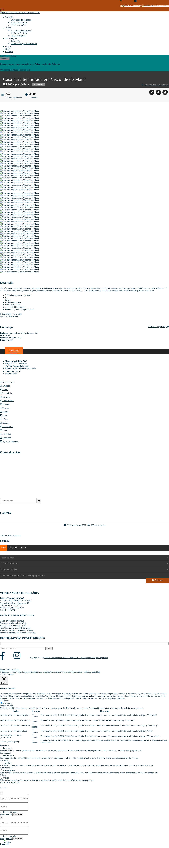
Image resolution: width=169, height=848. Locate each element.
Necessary (7, 703)
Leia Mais (96, 672)
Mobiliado (6, 438)
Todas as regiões (18, 25)
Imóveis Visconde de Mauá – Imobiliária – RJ (63, 657)
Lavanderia (7, 393)
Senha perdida (6, 814)
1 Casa (5, 419)
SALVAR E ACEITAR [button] (10, 782)
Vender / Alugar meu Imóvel (24, 43)
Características (15, 353)
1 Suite (5, 412)
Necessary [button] (4, 701)
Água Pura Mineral (10, 441)
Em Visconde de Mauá (21, 20)
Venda (8, 27)
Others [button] (3, 775)
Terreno (5, 408)
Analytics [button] (4, 760)
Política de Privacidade (9, 669)
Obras (8, 46)
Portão (5, 430)
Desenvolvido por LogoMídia (95, 657)
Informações (11, 38)
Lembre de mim (9, 812)
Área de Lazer (8, 382)
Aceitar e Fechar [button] (7, 674)
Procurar (158, 580)
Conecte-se (17, 815)
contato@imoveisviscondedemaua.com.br (151, 6)
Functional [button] (4, 745)
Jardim (5, 415)
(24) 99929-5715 (127, 6)
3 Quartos (6, 434)
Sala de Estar (7, 426)
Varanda (5, 404)
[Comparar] (158, 92)
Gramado (6, 386)
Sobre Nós (15, 41)
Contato (9, 51)
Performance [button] (5, 753)
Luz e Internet (8, 401)
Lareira (5, 389)
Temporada (13, 548)
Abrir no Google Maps (157, 327)
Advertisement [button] (6, 768)
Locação (9, 17)
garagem (6, 397)
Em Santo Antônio (19, 22)
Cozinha (5, 423)
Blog (7, 49)
